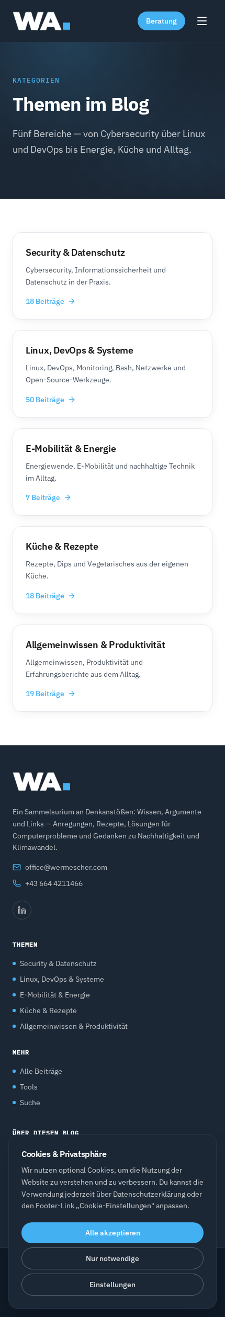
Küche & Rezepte (48, 1010)
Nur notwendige (112, 1258)
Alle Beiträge (41, 1071)
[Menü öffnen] (202, 20)
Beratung (161, 21)
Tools (29, 1087)
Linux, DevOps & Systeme (62, 979)
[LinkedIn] (22, 910)
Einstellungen (112, 1284)
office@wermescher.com (66, 867)
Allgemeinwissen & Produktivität (74, 1026)
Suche (30, 1102)
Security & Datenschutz (58, 963)
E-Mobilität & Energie (55, 995)
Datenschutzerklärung (150, 1194)
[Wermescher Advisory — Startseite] (41, 21)
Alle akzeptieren (112, 1232)
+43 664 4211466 (54, 883)
